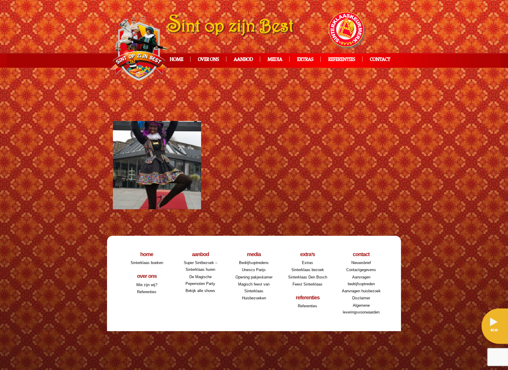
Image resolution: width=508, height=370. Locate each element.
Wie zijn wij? (146, 285)
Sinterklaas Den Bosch (307, 277)
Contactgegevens (361, 270)
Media (275, 59)
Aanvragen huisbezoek (361, 291)
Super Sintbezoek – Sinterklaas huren (200, 266)
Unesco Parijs (254, 270)
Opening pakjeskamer (254, 277)
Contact (380, 59)
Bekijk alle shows (200, 290)
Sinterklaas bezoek (307, 270)
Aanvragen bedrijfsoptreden (361, 280)
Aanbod (243, 59)
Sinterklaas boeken (147, 263)
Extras (305, 59)
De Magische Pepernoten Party (200, 280)
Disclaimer (361, 298)
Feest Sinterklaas (307, 284)
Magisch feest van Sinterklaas (254, 287)
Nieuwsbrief (361, 263)
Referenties (341, 59)
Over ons (208, 59)
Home (176, 59)
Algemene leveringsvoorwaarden (361, 308)
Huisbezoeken (254, 298)
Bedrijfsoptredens (254, 263)
